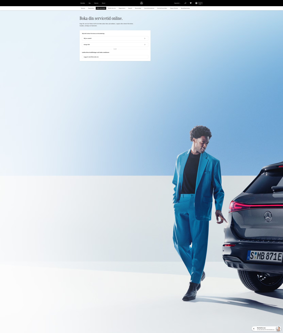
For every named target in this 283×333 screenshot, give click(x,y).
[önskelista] (191, 3)
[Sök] (185, 3)
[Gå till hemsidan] (141, 3)
